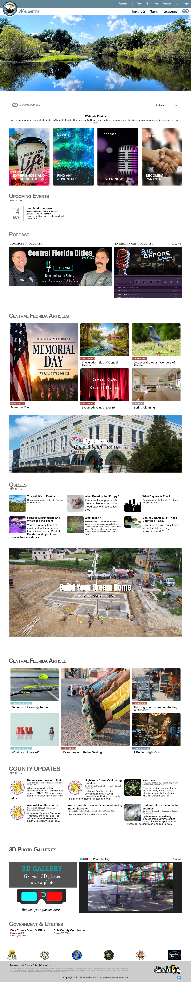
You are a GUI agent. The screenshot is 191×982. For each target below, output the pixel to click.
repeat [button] (165, 282)
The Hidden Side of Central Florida (100, 364)
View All (176, 244)
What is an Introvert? (26, 752)
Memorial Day (20, 407)
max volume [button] (130, 282)
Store (155, 3)
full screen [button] (176, 282)
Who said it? (93, 517)
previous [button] (137, 281)
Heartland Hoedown (39, 208)
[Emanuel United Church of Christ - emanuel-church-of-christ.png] (44, 955)
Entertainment (142, 748)
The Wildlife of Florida (41, 496)
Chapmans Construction (95, 595)
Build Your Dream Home (95, 587)
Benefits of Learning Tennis (30, 707)
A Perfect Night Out (146, 752)
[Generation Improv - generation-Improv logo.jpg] (141, 955)
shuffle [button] (171, 282)
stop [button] (151, 281)
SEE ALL (15, 200)
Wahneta (28, 11)
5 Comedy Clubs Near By (99, 407)
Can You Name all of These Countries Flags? (159, 519)
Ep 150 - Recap (129, 291)
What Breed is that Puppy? (102, 496)
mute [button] (118, 282)
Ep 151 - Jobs (128, 287)
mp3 (175, 287)
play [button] (144, 281)
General (139, 403)
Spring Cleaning (144, 407)
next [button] (158, 281)
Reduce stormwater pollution (45, 780)
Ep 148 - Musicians (130, 297)
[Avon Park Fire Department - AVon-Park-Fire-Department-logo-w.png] (107, 955)
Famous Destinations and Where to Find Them (43, 519)
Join (178, 3)
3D (147, 3)
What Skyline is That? (156, 496)
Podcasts (123, 3)
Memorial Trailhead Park (42, 805)
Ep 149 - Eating (128, 294)
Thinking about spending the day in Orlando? (155, 709)
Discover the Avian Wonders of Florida (154, 364)
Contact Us (45, 965)
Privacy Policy (31, 965)
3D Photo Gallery (99, 859)
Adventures (18, 403)
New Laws (149, 780)
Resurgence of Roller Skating (82, 752)
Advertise (167, 3)
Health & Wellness (22, 703)
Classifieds (136, 3)
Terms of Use (16, 965)
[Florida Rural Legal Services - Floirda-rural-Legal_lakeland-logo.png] (11, 955)
